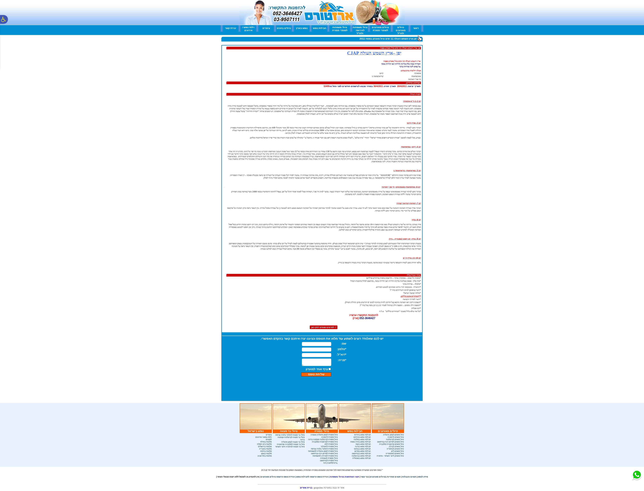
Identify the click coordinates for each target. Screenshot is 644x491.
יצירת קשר (230, 28)
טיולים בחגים (284, 28)
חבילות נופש (319, 28)
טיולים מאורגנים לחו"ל (401, 30)
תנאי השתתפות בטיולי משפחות (344, 477)
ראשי (416, 28)
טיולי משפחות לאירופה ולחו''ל (360, 30)
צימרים (266, 28)
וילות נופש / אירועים (248, 29)
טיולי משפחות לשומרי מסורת (339, 29)
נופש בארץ (302, 28)
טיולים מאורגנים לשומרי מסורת (380, 29)
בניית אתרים (306, 487)
